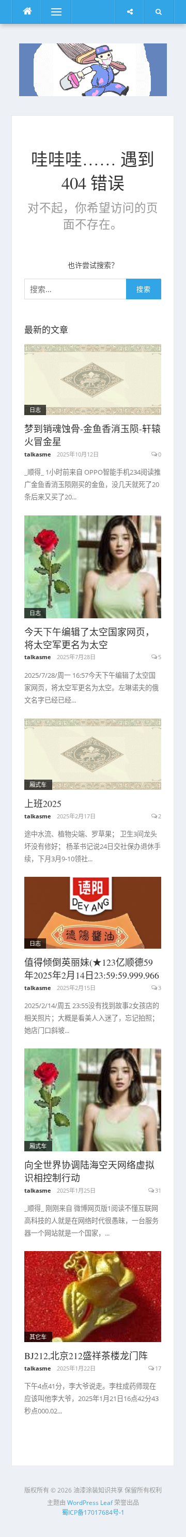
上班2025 (42, 803)
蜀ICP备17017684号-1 (93, 1512)
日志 (35, 410)
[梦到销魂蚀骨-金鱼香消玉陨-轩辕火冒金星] (92, 379)
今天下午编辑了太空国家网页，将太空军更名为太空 (89, 638)
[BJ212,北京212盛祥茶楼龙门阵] (92, 1296)
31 (158, 1190)
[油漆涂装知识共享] (93, 68)
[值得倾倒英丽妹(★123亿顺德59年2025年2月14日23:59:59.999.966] (92, 912)
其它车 (38, 1337)
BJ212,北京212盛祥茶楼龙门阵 (86, 1355)
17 (158, 1368)
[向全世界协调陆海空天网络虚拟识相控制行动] (92, 1099)
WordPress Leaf (90, 1502)
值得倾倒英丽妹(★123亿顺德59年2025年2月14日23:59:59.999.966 (91, 968)
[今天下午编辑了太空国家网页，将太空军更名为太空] (92, 566)
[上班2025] (92, 753)
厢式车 (38, 784)
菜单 (49, 12)
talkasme (37, 454)
